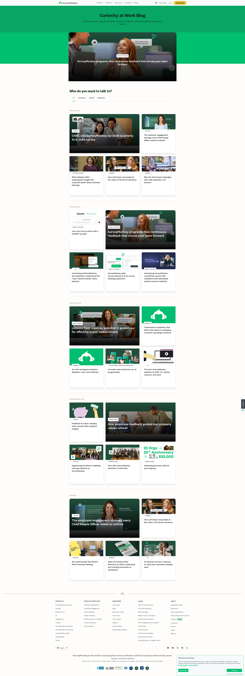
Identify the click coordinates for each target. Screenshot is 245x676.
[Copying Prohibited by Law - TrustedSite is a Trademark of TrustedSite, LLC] (118, 669)
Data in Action (74, 110)
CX (75, 269)
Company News (113, 419)
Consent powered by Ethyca (233, 674)
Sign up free (180, 3)
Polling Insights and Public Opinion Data (121, 365)
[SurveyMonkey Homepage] (68, 3)
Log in (170, 3)
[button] (243, 405)
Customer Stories (78, 173)
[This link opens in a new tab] (168, 648)
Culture (147, 131)
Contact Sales (162, 3)
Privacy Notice (183, 665)
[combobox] (62, 648)
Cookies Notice (193, 665)
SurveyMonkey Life (76, 399)
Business (75, 131)
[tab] (74, 98)
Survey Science (75, 303)
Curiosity (75, 558)
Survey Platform (122, 56)
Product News (74, 207)
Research (148, 323)
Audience (111, 173)
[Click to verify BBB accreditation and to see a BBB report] (100, 669)
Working (72, 495)
